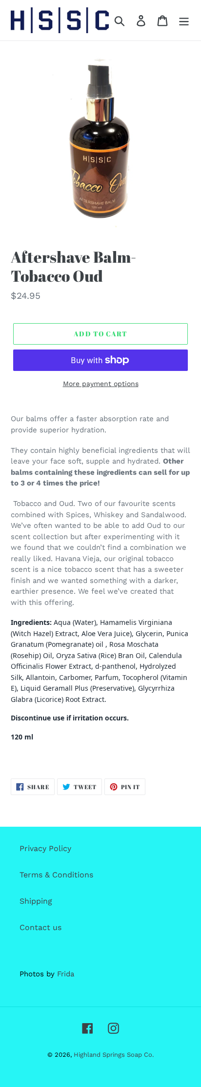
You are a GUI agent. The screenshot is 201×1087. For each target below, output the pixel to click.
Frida (65, 974)
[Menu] (184, 20)
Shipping (36, 901)
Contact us (40, 927)
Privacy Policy (45, 848)
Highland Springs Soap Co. (114, 1054)
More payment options (101, 384)
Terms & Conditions (56, 874)
